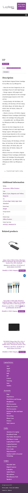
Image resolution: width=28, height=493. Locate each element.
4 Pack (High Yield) (9, 201)
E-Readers (10, 469)
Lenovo (9, 378)
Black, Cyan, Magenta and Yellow (13, 193)
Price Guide (10, 449)
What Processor (11, 451)
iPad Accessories (11, 404)
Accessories (7, 390)
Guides (6, 428)
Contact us (4, 490)
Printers (9, 420)
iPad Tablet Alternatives (14, 437)
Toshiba (9, 385)
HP (7, 376)
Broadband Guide (12, 434)
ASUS (8, 371)
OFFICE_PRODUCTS (9, 224)
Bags (8, 394)
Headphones (10, 401)
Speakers (9, 479)
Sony (8, 383)
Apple (8, 368)
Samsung (9, 380)
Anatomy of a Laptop (13, 432)
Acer (8, 366)
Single (5, 208)
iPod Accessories (11, 409)
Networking (10, 416)
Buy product (5, 63)
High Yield (18, 201)
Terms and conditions (14, 487)
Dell (8, 373)
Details (4, 270)
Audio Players (11, 472)
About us (10, 490)
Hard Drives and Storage (14, 399)
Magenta (5, 196)
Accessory (6, 188)
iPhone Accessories (12, 406)
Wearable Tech (11, 464)
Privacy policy (5, 487)
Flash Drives (10, 396)
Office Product (14, 188)
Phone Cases (10, 418)
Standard (6, 203)
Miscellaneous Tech (12, 477)
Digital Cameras (11, 467)
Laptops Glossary (12, 446)
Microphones (10, 474)
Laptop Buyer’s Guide (13, 441)
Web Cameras (11, 423)
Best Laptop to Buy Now (21, 5)
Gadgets (6, 460)
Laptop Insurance (12, 444)
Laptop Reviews (8, 362)
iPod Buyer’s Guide (12, 439)
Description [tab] (6, 71)
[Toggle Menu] (26, 15)
